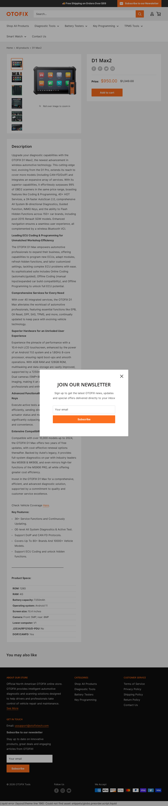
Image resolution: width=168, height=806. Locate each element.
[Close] (121, 376)
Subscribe (84, 419)
